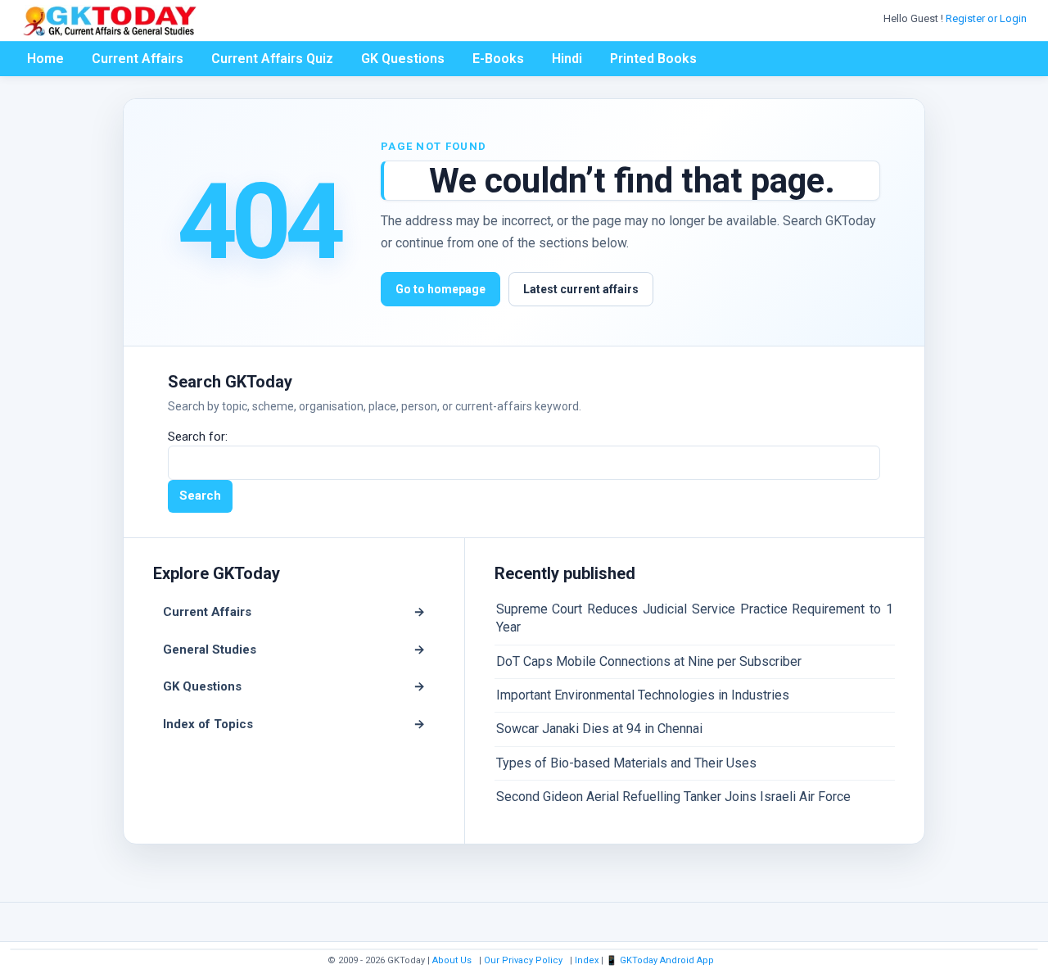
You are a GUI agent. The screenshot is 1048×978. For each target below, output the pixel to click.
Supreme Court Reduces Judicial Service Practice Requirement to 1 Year (694, 618)
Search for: (198, 436)
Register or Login (987, 18)
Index (587, 960)
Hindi (567, 58)
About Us (452, 960)
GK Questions (403, 58)
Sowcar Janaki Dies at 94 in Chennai (599, 728)
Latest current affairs (581, 289)
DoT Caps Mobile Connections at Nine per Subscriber (649, 661)
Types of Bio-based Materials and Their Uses (626, 763)
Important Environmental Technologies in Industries (642, 695)
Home (45, 58)
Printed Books (653, 58)
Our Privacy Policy (523, 960)
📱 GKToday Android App (661, 960)
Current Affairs (137, 58)
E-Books (498, 58)
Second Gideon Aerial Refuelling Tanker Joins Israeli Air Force (673, 796)
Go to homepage (440, 289)
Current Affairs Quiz (272, 58)
